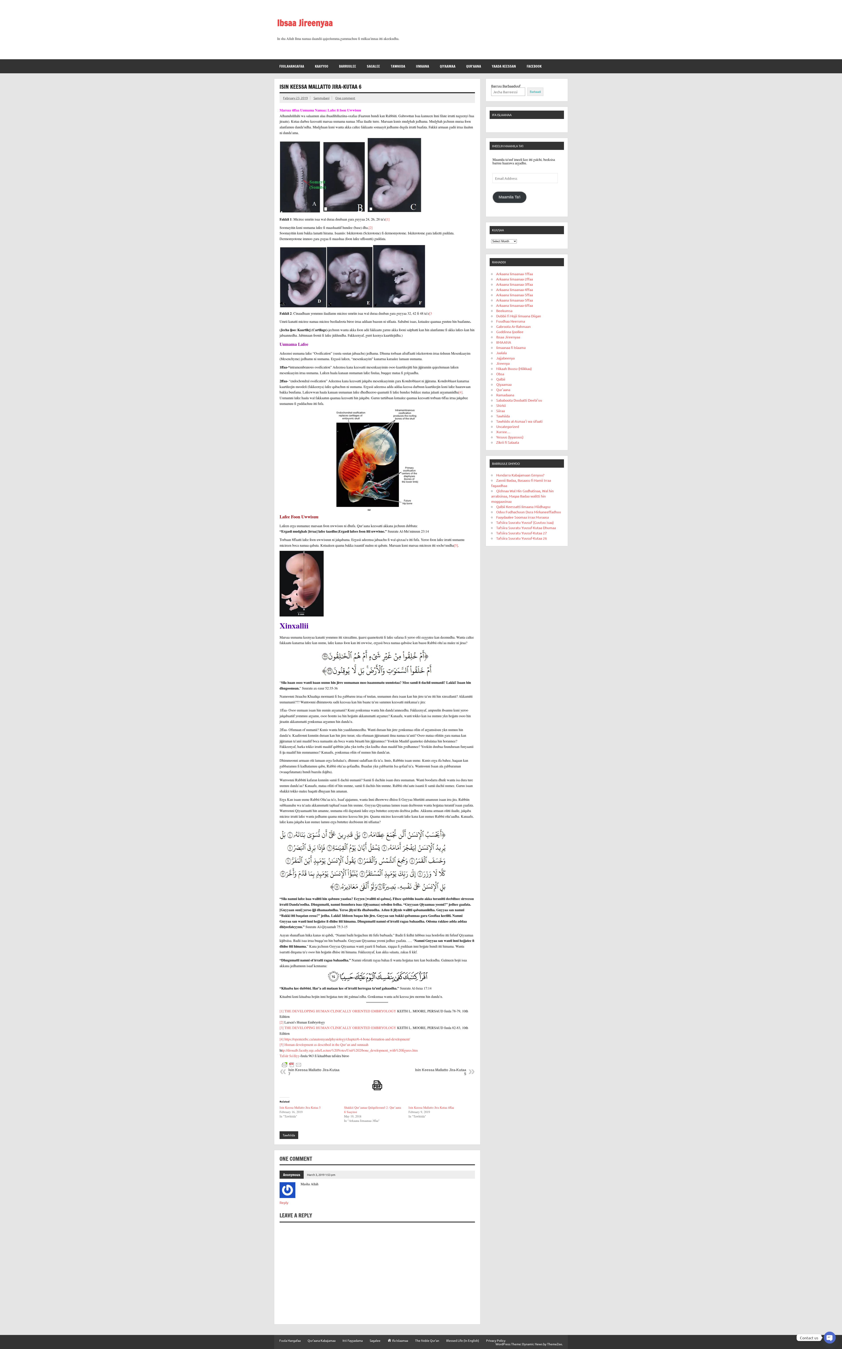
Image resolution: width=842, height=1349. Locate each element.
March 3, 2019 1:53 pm (321, 1175)
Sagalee (373, 66)
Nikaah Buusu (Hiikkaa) (514, 368)
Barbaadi (535, 91)
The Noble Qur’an (427, 1340)
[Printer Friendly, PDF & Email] (292, 1064)
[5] (456, 545)
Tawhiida (398, 66)
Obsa (500, 374)
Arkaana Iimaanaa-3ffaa (514, 284)
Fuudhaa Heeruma (510, 321)
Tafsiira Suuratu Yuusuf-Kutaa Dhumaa (526, 527)
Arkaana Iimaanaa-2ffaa (514, 279)
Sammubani (322, 98)
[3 (430, 313)
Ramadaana (505, 395)
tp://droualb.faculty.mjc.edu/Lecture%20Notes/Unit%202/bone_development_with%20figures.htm (350, 1050)
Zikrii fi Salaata (507, 442)
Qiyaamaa (447, 66)
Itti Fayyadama (353, 1340)
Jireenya (503, 363)
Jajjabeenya (505, 358)
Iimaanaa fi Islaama (511, 347)
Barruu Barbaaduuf (506, 86)
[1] (387, 219)
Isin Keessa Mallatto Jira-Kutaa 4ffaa (431, 1107)
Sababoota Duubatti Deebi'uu (519, 400)
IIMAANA (422, 66)
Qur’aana (473, 66)
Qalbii (500, 379)
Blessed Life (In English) (462, 1340)
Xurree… (503, 431)
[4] (460, 392)
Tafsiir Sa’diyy (290, 1055)
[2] (371, 227)
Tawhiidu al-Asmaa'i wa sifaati (519, 421)
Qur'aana (503, 389)
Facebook (534, 66)
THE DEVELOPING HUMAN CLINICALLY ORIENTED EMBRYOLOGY (340, 1011)
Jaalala (501, 352)
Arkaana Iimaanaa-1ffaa (514, 273)
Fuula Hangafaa (290, 1340)
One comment (345, 98)
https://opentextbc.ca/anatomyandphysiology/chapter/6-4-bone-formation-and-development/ (347, 1039)
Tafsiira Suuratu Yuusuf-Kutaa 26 (521, 538)
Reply (284, 1202)
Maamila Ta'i (509, 197)
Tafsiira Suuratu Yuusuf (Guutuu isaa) (525, 522)
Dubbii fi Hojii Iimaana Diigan (518, 316)
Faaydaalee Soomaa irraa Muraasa (522, 517)
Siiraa (500, 410)
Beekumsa (504, 310)
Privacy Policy (495, 1340)
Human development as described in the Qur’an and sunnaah (326, 1044)
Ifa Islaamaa (502, 115)
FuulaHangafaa (291, 66)
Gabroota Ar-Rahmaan (513, 326)
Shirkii (501, 405)
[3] (282, 1027)
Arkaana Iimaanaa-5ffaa (514, 295)
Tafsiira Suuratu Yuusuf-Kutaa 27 (521, 533)
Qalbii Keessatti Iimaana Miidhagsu (523, 506)
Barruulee (347, 66)
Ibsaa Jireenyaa (305, 22)
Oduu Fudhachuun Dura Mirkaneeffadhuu (528, 512)
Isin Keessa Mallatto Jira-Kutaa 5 (300, 1107)
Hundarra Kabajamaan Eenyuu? (520, 475)
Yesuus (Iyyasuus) (509, 437)
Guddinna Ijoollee (509, 331)
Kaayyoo (321, 66)
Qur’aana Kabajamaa (321, 1340)
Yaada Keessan (504, 66)
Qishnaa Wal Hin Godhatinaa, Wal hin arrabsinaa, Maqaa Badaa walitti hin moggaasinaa (522, 496)
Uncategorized (507, 426)
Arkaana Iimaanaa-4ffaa (514, 289)
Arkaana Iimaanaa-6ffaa (514, 305)
